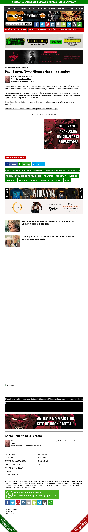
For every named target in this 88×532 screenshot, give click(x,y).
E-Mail (59, 180)
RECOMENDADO (45, 458)
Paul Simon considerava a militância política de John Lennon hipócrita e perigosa (48, 222)
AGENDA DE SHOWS (37, 30)
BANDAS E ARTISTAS (68, 30)
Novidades (9, 67)
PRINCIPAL (42, 454)
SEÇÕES (53, 30)
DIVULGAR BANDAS (13, 464)
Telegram (61, 176)
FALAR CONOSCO (75, 8)
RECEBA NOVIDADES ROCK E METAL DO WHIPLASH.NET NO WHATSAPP (44, 2)
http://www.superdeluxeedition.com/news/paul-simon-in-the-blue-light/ (31, 109)
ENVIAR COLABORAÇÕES (44, 8)
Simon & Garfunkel (21, 67)
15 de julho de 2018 (27, 81)
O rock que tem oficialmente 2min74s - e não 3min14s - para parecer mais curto (48, 237)
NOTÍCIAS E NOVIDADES (15, 30)
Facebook (73, 176)
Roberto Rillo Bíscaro (23, 77)
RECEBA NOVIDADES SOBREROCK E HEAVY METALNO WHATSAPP (7, 523)
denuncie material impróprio (59, 485)
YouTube (33, 180)
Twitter (23, 180)
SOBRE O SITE (11, 8)
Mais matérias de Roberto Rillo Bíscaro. (26, 446)
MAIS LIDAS (43, 461)
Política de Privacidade (31, 487)
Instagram (11, 180)
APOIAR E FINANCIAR (14, 468)
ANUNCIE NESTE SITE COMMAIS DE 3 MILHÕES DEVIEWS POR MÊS (80, 524)
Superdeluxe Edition (23, 79)
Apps (67, 180)
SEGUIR (61, 8)
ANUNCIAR (25, 8)
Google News (47, 180)
